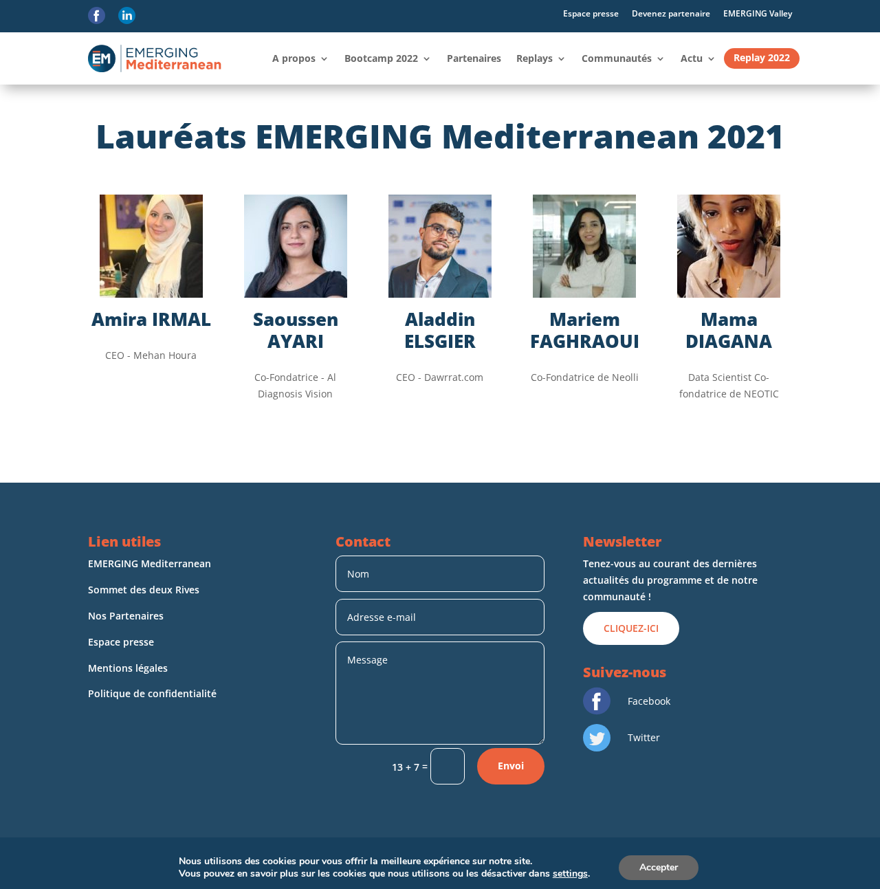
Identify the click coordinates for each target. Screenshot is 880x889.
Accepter (658, 867)
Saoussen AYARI (295, 330)
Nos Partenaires (126, 615)
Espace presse (591, 13)
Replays (534, 58)
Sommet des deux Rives (143, 589)
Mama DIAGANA (728, 330)
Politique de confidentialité (153, 693)
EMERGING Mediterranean (149, 563)
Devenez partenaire (671, 13)
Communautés (617, 58)
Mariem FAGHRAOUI (584, 330)
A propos (294, 58)
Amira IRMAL (151, 319)
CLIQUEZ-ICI (631, 628)
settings (570, 874)
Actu (692, 58)
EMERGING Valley (757, 13)
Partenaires (474, 58)
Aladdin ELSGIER (440, 330)
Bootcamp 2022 (381, 58)
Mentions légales (129, 667)
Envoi (511, 765)
